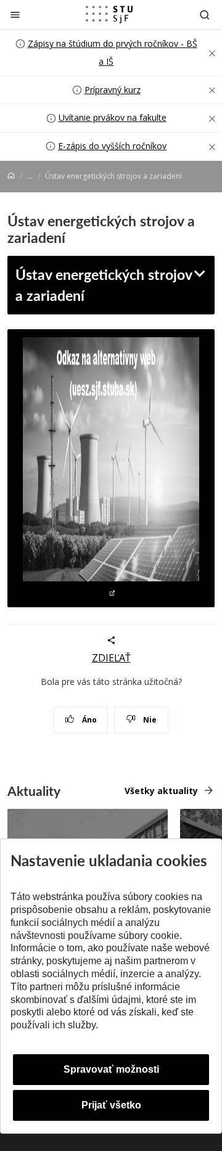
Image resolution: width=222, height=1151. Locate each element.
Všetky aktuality (161, 791)
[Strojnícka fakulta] (109, 14)
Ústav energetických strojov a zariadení (103, 284)
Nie (149, 720)
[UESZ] (111, 468)
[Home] (11, 176)
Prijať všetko (111, 1105)
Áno (88, 720)
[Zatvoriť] (15, 14)
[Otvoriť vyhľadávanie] (204, 14)
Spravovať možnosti (111, 1069)
